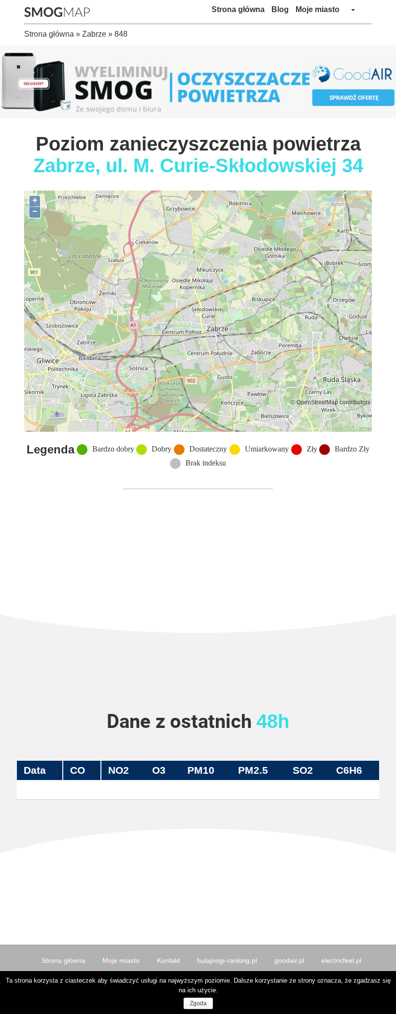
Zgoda (198, 1003)
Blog (280, 9)
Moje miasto (317, 9)
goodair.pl (289, 960)
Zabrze (94, 34)
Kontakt (168, 960)
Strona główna (238, 9)
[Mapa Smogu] (60, 12)
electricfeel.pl (341, 960)
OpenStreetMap (317, 402)
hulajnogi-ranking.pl (227, 960)
